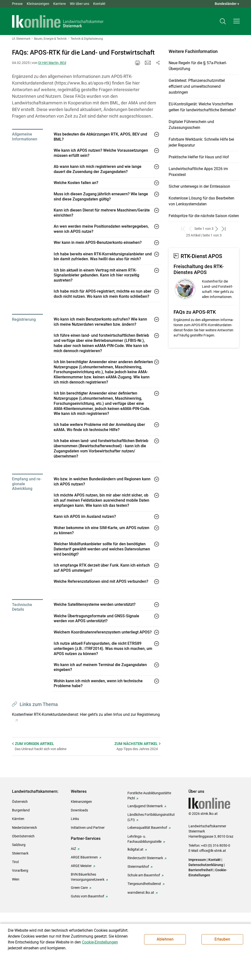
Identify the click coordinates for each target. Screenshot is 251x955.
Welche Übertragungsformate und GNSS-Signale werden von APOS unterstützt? (96, 618)
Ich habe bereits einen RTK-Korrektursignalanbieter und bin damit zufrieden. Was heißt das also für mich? (103, 256)
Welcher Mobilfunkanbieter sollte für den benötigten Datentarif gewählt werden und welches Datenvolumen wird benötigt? (102, 549)
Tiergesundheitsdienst (144, 884)
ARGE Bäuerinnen (84, 857)
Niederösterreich (24, 828)
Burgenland (21, 810)
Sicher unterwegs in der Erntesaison (199, 186)
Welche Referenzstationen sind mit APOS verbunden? (101, 581)
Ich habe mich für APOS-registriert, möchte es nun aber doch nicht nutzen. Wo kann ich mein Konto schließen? (102, 294)
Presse (17, 4)
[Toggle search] (223, 21)
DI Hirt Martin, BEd (52, 63)
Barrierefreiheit (200, 870)
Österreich (20, 802)
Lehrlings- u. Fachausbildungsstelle (144, 838)
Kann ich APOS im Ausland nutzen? (85, 516)
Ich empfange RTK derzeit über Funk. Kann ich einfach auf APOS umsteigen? (102, 568)
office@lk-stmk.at (212, 851)
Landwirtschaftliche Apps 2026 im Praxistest (198, 171)
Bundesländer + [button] (227, 4)
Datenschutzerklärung (205, 865)
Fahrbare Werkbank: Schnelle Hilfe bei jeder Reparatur (201, 142)
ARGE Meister (81, 866)
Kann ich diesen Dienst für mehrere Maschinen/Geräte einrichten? (102, 213)
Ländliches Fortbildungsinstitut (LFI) (151, 817)
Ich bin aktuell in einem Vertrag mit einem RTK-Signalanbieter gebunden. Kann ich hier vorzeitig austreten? (96, 275)
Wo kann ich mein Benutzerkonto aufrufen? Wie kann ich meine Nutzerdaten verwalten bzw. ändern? (100, 322)
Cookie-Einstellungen (100, 942)
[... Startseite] (58, 21)
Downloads (79, 810)
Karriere (59, 4)
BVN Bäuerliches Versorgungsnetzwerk (87, 876)
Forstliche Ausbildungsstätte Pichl (149, 795)
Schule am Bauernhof (143, 875)
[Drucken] (137, 63)
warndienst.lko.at (140, 892)
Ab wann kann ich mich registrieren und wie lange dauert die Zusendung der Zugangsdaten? (97, 169)
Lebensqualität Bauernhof (147, 828)
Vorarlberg (20, 870)
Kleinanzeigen (38, 4)
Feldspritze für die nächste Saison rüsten (204, 215)
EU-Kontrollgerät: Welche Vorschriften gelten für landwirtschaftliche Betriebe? (202, 107)
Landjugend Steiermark (145, 806)
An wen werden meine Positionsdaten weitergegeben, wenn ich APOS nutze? (101, 229)
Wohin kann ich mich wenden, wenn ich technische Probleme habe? (98, 683)
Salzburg (18, 845)
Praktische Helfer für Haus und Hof (199, 157)
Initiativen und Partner (88, 828)
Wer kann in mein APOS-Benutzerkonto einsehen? (98, 242)
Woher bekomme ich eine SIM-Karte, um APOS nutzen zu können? (101, 530)
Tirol (15, 862)
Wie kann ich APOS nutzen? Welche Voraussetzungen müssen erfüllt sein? (101, 153)
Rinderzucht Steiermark (145, 858)
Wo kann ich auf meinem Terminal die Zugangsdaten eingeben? (100, 667)
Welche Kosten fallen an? (76, 182)
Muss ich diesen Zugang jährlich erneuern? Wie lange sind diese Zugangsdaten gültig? (101, 196)
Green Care (79, 888)
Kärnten (18, 819)
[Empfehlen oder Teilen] (158, 63)
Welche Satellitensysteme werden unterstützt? (95, 604)
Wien (15, 879)
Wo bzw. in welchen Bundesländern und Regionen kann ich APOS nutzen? (102, 481)
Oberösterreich (23, 836)
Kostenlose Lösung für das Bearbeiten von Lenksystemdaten (201, 201)
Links (75, 819)
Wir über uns (79, 4)
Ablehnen (165, 939)
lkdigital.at (135, 849)
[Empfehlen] (148, 63)
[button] (236, 21)
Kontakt (99, 4)
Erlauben (222, 939)
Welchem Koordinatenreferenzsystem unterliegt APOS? (103, 632)
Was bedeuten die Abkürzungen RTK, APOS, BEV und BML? (100, 137)
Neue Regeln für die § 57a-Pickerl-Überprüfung (198, 66)
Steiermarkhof (138, 866)
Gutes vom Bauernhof (87, 896)
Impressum (197, 860)
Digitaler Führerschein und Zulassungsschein (191, 124)
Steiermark (20, 853)
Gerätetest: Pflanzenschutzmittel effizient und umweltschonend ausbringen (197, 86)
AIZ (73, 849)
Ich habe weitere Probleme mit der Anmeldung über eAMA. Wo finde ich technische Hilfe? (99, 427)
